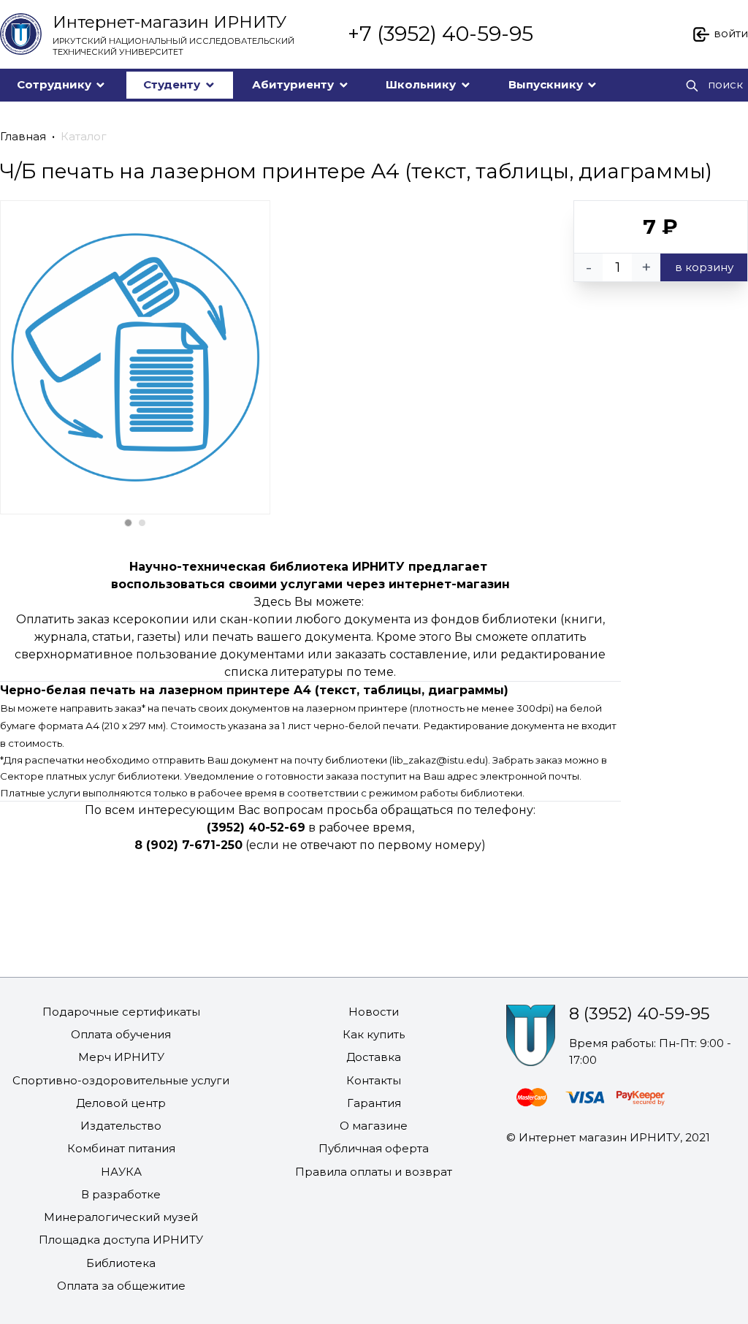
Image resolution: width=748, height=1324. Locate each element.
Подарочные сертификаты (121, 1012)
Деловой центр (121, 1103)
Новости (373, 1012)
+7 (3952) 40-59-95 (440, 33)
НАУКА (121, 1172)
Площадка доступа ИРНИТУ (121, 1240)
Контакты (373, 1080)
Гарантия (374, 1103)
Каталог (84, 136)
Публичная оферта (373, 1148)
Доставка (373, 1057)
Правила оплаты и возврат (373, 1172)
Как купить (374, 1034)
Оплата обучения (121, 1034)
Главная (23, 136)
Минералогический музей (121, 1217)
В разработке (121, 1194)
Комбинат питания (121, 1148)
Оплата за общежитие (121, 1286)
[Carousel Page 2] (142, 523)
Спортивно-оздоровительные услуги (120, 1080)
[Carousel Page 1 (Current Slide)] (128, 523)
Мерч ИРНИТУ (121, 1057)
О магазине (374, 1126)
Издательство (120, 1126)
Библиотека (121, 1263)
